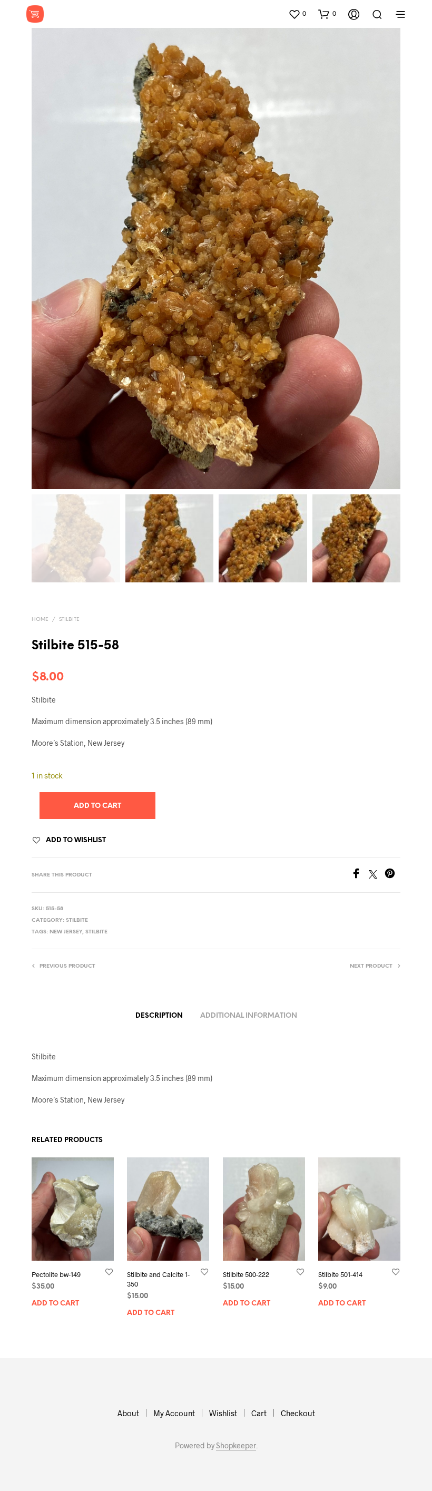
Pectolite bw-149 (56, 1274)
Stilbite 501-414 (340, 1274)
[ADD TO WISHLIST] (109, 1271)
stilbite (96, 932)
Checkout (298, 1413)
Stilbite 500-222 (246, 1274)
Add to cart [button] (55, 1303)
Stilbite (69, 619)
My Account (174, 1413)
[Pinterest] (392, 875)
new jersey (66, 932)
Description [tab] (159, 1015)
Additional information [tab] (248, 1015)
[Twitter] (377, 875)
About (128, 1413)
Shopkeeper (236, 1445)
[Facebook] (360, 875)
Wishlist (223, 1413)
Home (40, 619)
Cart (259, 1413)
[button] (297, 13)
